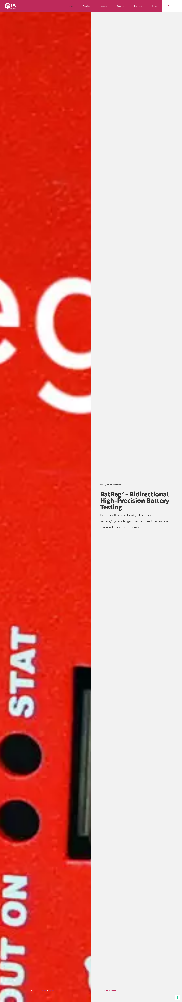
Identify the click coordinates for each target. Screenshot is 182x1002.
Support (120, 6)
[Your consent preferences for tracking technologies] (177, 997)
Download (138, 6)
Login (172, 6)
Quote (154, 6)
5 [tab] (53, 990)
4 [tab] (50, 990)
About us (86, 6)
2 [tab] (45, 990)
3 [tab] (47, 990)
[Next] (33, 990)
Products (103, 6)
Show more (111, 991)
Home (70, 6)
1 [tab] (42, 990)
